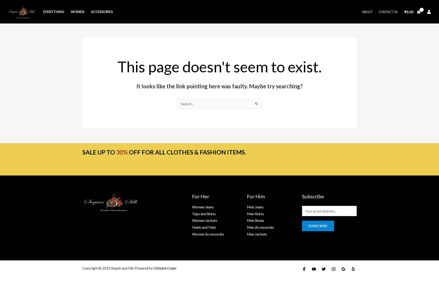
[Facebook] (304, 269)
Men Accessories (260, 227)
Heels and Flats (204, 227)
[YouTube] (314, 269)
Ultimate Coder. (165, 268)
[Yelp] (353, 269)
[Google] (343, 269)
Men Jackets (257, 234)
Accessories (102, 12)
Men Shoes (255, 220)
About (367, 12)
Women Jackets (204, 220)
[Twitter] (324, 269)
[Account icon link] (429, 12)
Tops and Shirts (204, 214)
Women (77, 12)
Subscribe (318, 226)
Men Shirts (255, 214)
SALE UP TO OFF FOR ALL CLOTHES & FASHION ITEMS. (164, 152)
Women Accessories (208, 234)
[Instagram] (334, 269)
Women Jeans (203, 207)
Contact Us (388, 12)
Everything (53, 12)
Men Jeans (255, 207)
